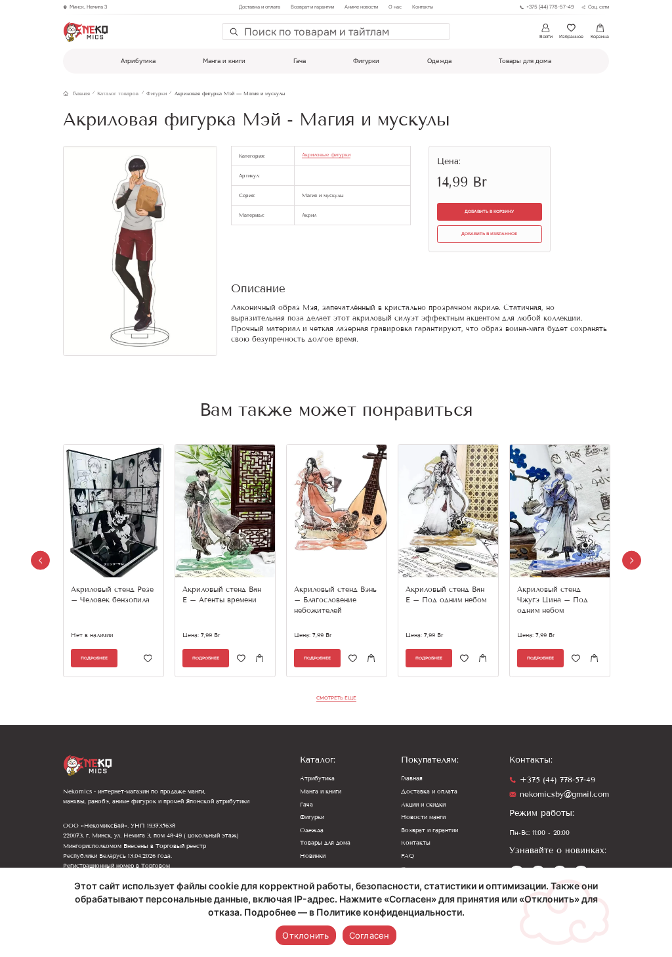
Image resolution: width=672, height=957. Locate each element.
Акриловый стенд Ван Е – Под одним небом (446, 594)
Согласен (369, 935)
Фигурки (366, 61)
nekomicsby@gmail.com (564, 794)
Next (631, 560)
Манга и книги (224, 61)
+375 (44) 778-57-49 (557, 779)
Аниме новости (361, 7)
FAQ (407, 856)
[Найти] (233, 32)
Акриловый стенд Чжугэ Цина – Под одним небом (552, 600)
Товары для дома (525, 61)
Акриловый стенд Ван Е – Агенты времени (221, 594)
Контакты (422, 7)
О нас (395, 7)
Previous (40, 560)
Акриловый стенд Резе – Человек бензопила (112, 594)
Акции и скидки (423, 804)
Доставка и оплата (259, 7)
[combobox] (344, 31)
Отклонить (305, 935)
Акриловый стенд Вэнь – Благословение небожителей (335, 600)
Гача (299, 61)
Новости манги (423, 817)
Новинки (313, 856)
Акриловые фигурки (326, 155)
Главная (412, 778)
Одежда (439, 61)
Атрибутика (138, 61)
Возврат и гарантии (312, 7)
